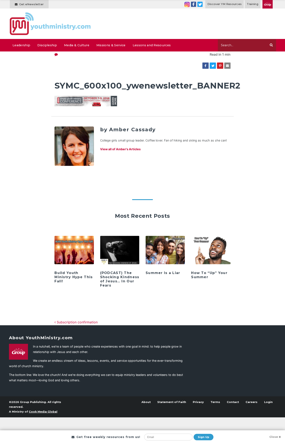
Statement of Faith (171, 402)
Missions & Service (111, 45)
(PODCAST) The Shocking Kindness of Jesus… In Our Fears (119, 279)
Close (273, 436)
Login (268, 402)
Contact (233, 402)
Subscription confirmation (77, 322)
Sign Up (203, 437)
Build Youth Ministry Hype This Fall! (73, 277)
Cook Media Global (43, 411)
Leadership (21, 45)
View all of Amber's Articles (120, 149)
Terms (215, 402)
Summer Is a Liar (163, 273)
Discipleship (47, 45)
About (146, 402)
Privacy (198, 402)
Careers (251, 402)
